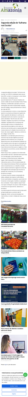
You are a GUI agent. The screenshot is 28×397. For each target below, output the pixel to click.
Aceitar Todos (14, 386)
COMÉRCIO (4, 248)
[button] (19, 1)
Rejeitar (14, 394)
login (6, 364)
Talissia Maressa (10, 29)
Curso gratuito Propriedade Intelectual (14, 304)
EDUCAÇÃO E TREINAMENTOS (11, 20)
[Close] (26, 372)
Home (2, 20)
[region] (14, 383)
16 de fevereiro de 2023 (6, 228)
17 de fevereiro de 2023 (6, 281)
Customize (14, 390)
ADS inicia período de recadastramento (8, 225)
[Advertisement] (14, 76)
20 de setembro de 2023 (8, 31)
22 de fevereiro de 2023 (6, 332)
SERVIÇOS (4, 221)
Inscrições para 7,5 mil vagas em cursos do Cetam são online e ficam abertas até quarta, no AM (13, 357)
